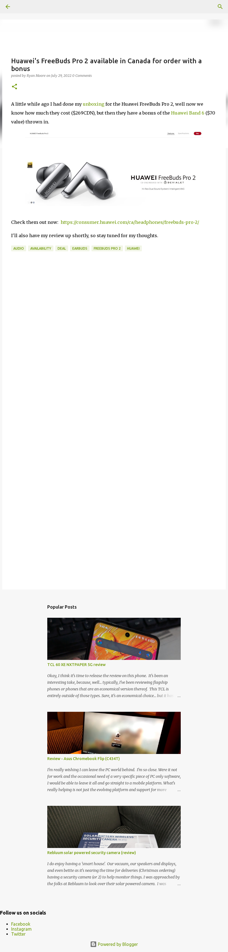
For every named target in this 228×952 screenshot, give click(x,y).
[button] (14, 87)
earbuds (79, 248)
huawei (133, 248)
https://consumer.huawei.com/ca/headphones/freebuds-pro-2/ (130, 222)
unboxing (93, 104)
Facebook (20, 923)
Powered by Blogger (117, 944)
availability (40, 248)
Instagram (21, 928)
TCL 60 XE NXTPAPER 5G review (76, 664)
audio (18, 248)
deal (62, 248)
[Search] (220, 6)
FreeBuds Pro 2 (107, 248)
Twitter (18, 933)
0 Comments (82, 76)
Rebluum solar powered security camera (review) (91, 852)
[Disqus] (114, 357)
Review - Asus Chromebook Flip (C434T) (83, 758)
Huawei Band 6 (187, 113)
